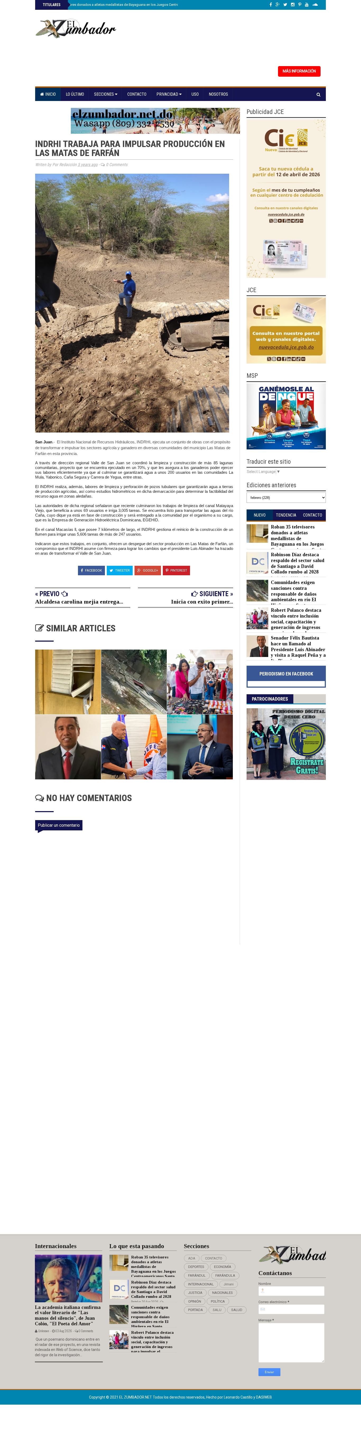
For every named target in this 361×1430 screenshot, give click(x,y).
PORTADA (195, 1310)
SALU (217, 1310)
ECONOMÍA (222, 1267)
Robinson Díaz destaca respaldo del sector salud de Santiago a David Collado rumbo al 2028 (297, 563)
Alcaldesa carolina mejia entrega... (79, 601)
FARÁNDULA (225, 1275)
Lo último (75, 94)
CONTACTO (213, 1258)
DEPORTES (196, 1267)
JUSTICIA (195, 1293)
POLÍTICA (218, 1301)
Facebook (93, 570)
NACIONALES (222, 1293)
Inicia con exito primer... (202, 601)
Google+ (150, 570)
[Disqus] (137, 1015)
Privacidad (167, 94)
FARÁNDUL (197, 1275)
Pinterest (178, 570)
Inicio (50, 94)
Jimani (229, 1284)
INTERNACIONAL (201, 1284)
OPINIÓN (194, 1301)
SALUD (236, 1310)
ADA (191, 1258)
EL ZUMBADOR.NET (136, 1397)
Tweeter (122, 570)
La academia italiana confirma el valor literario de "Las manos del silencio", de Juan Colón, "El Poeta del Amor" (68, 1315)
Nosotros (218, 94)
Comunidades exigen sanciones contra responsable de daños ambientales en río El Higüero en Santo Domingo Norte (282, 597)
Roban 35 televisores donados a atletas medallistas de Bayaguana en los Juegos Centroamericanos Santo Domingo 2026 (136, 5)
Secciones (104, 94)
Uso (195, 94)
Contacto (136, 94)
